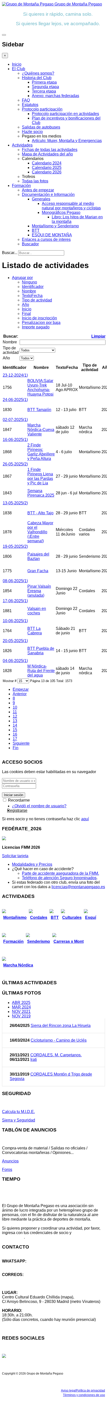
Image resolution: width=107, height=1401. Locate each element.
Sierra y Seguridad (18, 1120)
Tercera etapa (44, 91)
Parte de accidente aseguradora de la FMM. (60, 873)
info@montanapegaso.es (24, 1279)
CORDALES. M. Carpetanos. (56, 1055)
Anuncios (10, 1161)
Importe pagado (36, 327)
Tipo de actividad (37, 300)
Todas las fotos (35, 181)
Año (25, 304)
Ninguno (29, 282)
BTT (36, 230)
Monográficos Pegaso (61, 212)
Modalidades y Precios (32, 864)
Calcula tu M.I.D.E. (18, 1112)
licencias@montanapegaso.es (78, 887)
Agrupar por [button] (22, 278)
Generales (41, 199)
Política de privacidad (90, 1390)
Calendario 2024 (46, 163)
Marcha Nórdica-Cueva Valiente (40, 429)
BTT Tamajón (39, 410)
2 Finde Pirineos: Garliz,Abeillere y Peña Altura (41, 452)
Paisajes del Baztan (38, 556)
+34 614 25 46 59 (17, 1265)
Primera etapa (44, 82)
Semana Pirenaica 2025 (40, 493)
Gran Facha (37, 571)
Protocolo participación (42, 109)
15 (15, 730)
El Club (18, 69)
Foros (7, 1169)
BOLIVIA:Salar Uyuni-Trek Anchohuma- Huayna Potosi (40, 387)
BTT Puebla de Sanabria (40, 650)
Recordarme (18, 800)
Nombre (29, 291)
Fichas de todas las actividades (49, 149)
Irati (33, 1059)
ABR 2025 (21, 1002)
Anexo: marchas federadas (55, 96)
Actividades (22, 145)
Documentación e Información (48, 194)
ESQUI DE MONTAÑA (52, 235)
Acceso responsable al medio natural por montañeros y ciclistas (71, 205)
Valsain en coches (36, 610)
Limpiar (98, 336)
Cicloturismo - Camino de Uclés (59, 1040)
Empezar (21, 689)
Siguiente (21, 743)
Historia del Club (37, 78)
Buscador (30, 244)
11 (15, 712)
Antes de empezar (38, 190)
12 (15, 716)
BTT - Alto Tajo (40, 513)
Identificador (33, 286)
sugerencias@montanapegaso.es (31, 1283)
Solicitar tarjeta (15, 856)
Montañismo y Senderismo (55, 226)
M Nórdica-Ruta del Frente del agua (41, 670)
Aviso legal (68, 1390)
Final (26, 313)
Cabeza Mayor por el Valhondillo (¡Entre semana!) (40, 532)
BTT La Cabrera (34, 630)
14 (15, 725)
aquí (85, 819)
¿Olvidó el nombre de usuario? (39, 806)
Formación (21, 185)
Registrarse (17, 810)
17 (15, 739)
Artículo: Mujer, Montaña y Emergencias (67, 141)
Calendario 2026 (46, 172)
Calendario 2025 (46, 167)
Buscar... (9, 253)
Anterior (20, 694)
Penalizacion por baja (41, 322)
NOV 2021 (21, 1011)
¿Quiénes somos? (38, 73)
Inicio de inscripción (39, 318)
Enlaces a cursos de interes (46, 239)
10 (15, 707)
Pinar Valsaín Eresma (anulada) (39, 590)
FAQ (26, 100)
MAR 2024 (21, 1007)
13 (15, 721)
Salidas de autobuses (41, 127)
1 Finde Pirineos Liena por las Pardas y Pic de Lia (40, 476)
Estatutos (30, 105)
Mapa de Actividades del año (47, 154)
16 (15, 734)
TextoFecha (32, 295)
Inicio (16, 64)
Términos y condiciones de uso (84, 1395)
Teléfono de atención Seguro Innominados (59, 878)
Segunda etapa (45, 87)
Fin (15, 748)
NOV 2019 (21, 1016)
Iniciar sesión (13, 795)
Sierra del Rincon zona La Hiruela (61, 1025)
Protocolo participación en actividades (65, 114)
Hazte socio (32, 132)
